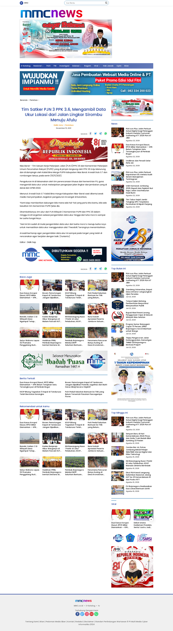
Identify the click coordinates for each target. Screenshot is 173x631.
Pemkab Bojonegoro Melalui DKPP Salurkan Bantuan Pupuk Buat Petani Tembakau (74, 342)
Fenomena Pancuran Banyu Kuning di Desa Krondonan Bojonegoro (97, 342)
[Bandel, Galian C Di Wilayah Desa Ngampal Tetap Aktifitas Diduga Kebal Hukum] (29, 308)
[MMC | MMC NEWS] (63, 14)
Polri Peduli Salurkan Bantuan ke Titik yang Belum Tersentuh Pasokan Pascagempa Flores (97, 295)
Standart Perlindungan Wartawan (110, 621)
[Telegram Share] (100, 133)
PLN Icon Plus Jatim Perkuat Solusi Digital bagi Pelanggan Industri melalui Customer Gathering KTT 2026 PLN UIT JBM (139, 133)
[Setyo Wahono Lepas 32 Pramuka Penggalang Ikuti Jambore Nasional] (29, 332)
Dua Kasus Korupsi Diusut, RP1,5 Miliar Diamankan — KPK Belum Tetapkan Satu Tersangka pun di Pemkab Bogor (29, 295)
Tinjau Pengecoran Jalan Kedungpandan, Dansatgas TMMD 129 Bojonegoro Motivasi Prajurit (138, 341)
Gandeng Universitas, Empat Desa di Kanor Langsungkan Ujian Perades (139, 291)
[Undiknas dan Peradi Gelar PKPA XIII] (117, 164)
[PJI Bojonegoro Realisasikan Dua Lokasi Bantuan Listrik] (117, 490)
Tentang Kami (31, 621)
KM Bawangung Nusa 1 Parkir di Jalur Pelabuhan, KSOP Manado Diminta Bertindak (75, 319)
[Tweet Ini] (95, 133)
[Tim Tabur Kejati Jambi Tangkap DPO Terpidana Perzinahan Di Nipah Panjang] (117, 203)
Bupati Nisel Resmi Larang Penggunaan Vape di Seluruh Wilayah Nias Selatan (139, 314)
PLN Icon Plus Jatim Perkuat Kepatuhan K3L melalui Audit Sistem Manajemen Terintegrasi (139, 175)
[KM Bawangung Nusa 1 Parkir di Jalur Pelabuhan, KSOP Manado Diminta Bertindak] (75, 308)
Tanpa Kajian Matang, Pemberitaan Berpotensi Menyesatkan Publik (137, 303)
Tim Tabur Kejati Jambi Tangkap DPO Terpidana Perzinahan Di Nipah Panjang (139, 201)
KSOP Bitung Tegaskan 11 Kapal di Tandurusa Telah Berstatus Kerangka (74, 295)
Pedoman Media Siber (56, 621)
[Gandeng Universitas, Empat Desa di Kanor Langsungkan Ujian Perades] (117, 293)
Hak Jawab (108, 66)
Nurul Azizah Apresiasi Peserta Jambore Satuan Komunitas (96, 319)
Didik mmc (58, 125)
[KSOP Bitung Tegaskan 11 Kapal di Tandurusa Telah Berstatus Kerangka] (75, 285)
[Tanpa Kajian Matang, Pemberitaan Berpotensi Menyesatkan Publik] (117, 304)
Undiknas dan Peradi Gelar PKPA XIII (138, 162)
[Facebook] (77, 614)
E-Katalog (25, 66)
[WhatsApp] (96, 614)
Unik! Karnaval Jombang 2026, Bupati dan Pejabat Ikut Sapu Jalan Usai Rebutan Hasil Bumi (139, 189)
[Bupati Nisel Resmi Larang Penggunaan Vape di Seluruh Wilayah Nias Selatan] (117, 316)
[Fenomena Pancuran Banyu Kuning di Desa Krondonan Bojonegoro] (97, 332)
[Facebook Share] (90, 133)
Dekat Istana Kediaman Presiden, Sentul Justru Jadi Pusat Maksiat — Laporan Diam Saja (143, 525)
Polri (48, 66)
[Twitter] (82, 614)
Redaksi (79, 621)
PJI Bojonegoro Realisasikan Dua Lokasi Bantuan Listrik (139, 487)
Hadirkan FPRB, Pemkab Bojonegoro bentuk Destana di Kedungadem (51, 342)
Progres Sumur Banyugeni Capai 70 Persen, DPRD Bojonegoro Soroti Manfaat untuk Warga (138, 327)
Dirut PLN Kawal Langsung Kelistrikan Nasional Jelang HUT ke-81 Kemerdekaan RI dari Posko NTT (138, 476)
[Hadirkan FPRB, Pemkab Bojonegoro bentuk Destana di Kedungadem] (52, 332)
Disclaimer (89, 621)
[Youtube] (92, 614)
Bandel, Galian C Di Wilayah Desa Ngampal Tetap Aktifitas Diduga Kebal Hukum (28, 319)
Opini (119, 66)
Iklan (126, 66)
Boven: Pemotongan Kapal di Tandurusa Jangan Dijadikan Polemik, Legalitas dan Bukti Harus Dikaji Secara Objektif (52, 295)
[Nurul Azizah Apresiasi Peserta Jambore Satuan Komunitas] (97, 308)
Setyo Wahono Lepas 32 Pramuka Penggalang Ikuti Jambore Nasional (29, 342)
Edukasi (75, 66)
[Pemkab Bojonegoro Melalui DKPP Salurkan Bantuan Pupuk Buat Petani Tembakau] (75, 332)
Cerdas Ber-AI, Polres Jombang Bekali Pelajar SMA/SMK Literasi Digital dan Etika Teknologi (139, 450)
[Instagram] (87, 614)
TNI (54, 66)
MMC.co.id (78, 605)
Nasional (37, 66)
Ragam (87, 66)
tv (99, 605)
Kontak (70, 621)
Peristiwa (69, 125)
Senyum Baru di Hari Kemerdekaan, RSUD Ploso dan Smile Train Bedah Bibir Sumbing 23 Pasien (138, 437)
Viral (96, 66)
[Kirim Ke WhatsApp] (106, 133)
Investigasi (64, 66)
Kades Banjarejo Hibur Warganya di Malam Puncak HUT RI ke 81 (51, 319)
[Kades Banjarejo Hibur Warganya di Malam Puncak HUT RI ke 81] (52, 308)
